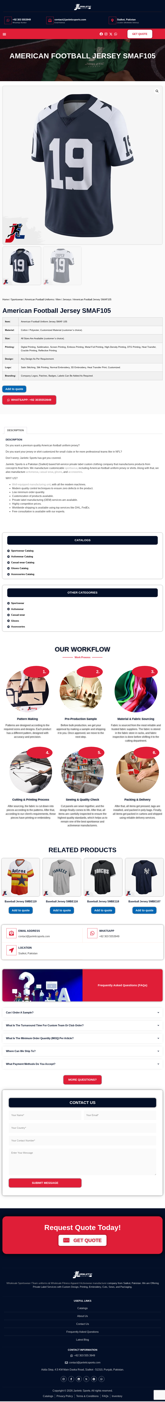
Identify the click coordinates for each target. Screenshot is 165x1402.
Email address (29, 931)
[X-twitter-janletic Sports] (111, 34)
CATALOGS (83, 540)
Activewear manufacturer (93, 1283)
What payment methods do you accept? (30, 1064)
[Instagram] (106, 34)
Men (58, 299)
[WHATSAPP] (92, 933)
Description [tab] (15, 430)
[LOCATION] (11, 950)
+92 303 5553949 (22, 19)
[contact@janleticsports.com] (50, 20)
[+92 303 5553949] (8, 20)
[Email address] (11, 933)
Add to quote (14, 389)
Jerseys (67, 299)
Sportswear (17, 299)
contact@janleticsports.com (70, 19)
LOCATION (25, 947)
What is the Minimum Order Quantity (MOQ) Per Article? (40, 1038)
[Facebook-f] (71, 1379)
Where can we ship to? (21, 1051)
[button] (4, 34)
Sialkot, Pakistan (126, 19)
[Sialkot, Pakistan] (112, 20)
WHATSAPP (106, 931)
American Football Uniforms (39, 299)
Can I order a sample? (20, 1012)
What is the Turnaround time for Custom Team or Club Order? (45, 1025)
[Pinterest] (94, 1379)
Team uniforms (40, 1283)
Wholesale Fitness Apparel (64, 1283)
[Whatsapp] (116, 34)
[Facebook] (101, 34)
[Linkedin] (79, 1379)
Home (5, 299)
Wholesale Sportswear (18, 1283)
